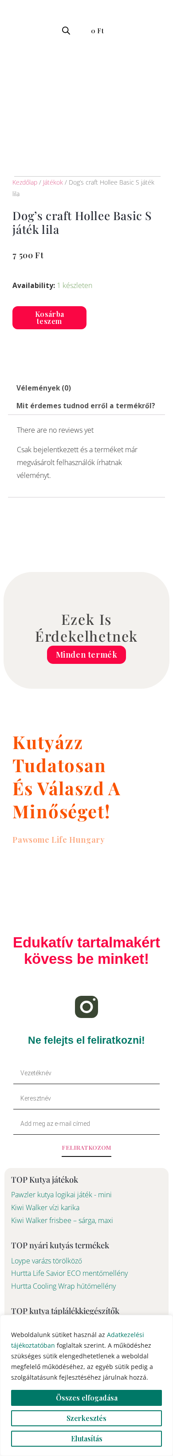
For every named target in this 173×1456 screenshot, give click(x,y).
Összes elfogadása (87, 1397)
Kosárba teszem (49, 317)
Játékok (53, 182)
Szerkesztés (86, 1418)
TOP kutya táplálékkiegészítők (65, 1310)
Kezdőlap (24, 182)
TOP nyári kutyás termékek (60, 1245)
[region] (86, 1385)
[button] (10, 29)
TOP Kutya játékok (44, 1179)
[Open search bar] (66, 30)
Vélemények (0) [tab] (43, 388)
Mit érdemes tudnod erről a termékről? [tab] (85, 405)
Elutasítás (86, 1438)
